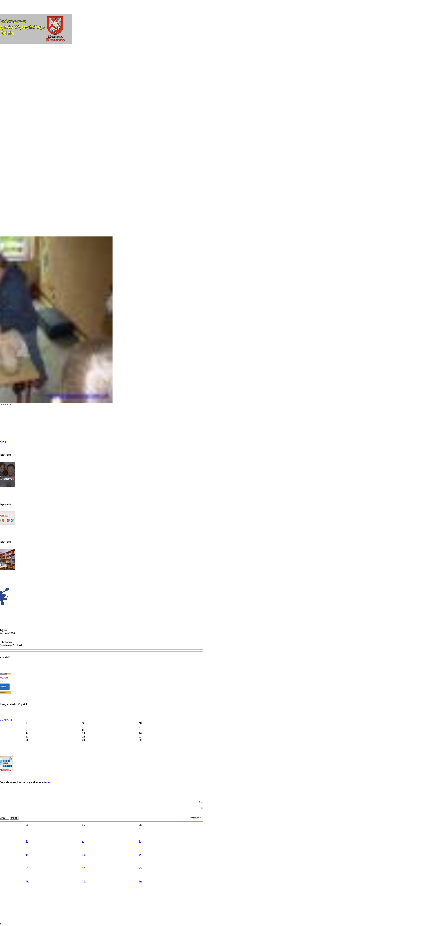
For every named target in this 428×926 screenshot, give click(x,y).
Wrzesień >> (196, 817)
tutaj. (47, 782)
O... (201, 801)
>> (11, 720)
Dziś (200, 808)
